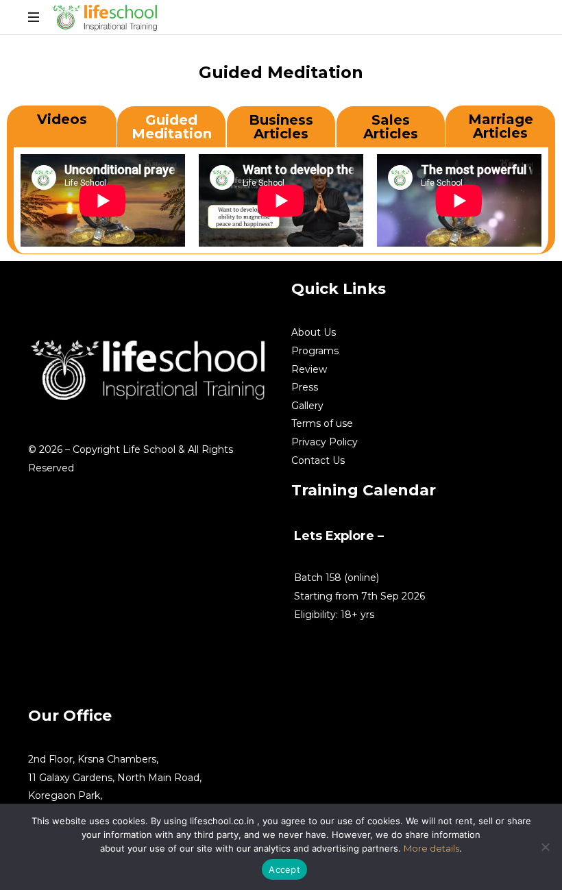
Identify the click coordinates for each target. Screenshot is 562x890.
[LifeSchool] (105, 17)
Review (309, 369)
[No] (545, 847)
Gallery (307, 405)
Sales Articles (390, 127)
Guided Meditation (172, 127)
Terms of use (322, 423)
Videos (62, 119)
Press (304, 387)
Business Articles (281, 127)
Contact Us (318, 460)
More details (431, 848)
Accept (284, 869)
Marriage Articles (500, 126)
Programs (315, 351)
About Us (313, 332)
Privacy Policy (324, 442)
